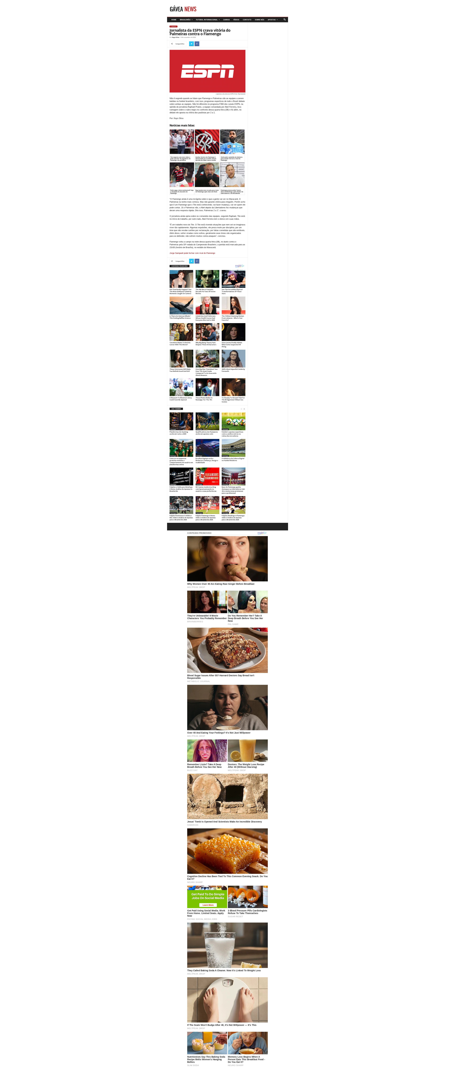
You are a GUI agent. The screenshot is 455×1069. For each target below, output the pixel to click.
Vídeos (236, 19)
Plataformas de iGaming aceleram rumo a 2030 (179, 433)
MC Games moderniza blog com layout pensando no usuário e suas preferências (206, 489)
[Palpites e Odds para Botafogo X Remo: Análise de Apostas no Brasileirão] (181, 476)
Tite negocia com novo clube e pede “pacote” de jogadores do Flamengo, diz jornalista (180, 158)
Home (173, 19)
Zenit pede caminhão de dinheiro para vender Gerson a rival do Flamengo (231, 158)
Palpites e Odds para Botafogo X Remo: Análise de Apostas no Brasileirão (181, 489)
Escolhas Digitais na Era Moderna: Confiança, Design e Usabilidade (207, 460)
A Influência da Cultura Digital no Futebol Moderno (233, 459)
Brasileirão (185, 19)
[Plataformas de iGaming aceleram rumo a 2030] (181, 421)
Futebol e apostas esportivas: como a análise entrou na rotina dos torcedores (232, 434)
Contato (247, 19)
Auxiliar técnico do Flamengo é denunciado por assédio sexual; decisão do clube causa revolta (206, 158)
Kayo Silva (175, 37)
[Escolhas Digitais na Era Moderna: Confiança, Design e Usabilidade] (207, 448)
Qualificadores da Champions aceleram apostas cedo (207, 433)
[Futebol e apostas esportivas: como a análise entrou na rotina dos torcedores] (233, 421)
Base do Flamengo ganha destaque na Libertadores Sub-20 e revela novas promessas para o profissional (233, 490)
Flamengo (173, 26)
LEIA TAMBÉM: (176, 409)
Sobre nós (259, 19)
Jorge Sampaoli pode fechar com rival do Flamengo (192, 253)
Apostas (272, 19)
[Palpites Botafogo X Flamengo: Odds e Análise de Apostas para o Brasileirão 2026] (233, 505)
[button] (284, 19)
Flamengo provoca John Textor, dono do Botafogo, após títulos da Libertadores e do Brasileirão (232, 191)
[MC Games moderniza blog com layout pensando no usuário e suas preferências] (207, 476)
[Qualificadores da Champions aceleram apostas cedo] (207, 421)
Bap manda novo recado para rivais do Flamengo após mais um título (207, 191)
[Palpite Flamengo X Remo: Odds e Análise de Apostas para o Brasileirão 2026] (207, 505)
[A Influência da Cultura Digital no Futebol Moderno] (233, 448)
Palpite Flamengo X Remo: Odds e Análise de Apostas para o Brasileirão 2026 (206, 518)
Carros (226, 19)
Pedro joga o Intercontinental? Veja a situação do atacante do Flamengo (181, 191)
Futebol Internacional (207, 19)
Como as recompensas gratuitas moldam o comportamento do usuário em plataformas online (181, 461)
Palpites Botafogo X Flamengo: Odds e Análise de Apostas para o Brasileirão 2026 (233, 518)
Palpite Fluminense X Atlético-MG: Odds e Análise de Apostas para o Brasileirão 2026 (181, 518)
